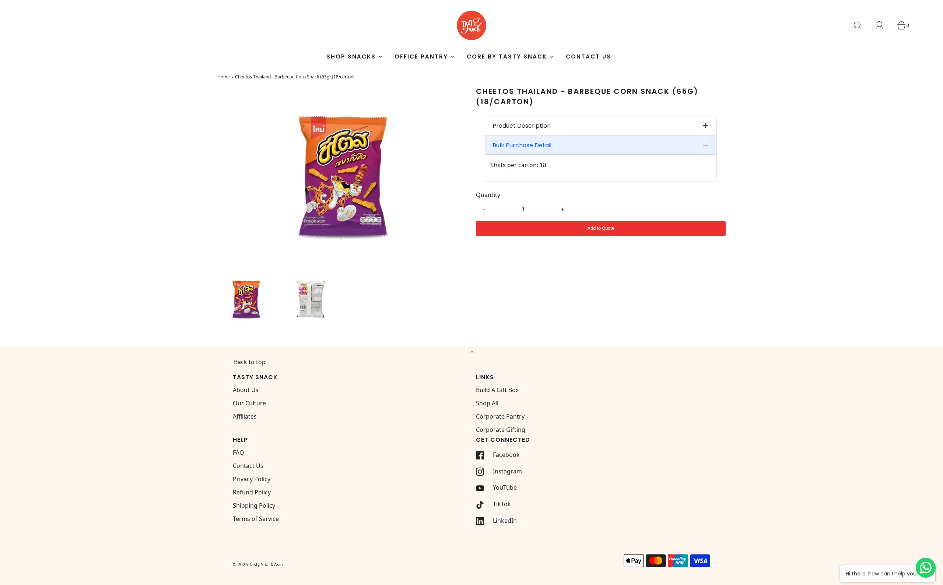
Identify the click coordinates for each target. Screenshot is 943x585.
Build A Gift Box (497, 390)
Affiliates (245, 416)
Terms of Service (256, 519)
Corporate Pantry (500, 416)
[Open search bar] (862, 25)
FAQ (238, 452)
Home (223, 77)
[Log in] (884, 25)
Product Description (521, 125)
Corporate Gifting (500, 430)
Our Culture (249, 403)
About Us (246, 390)
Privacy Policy (251, 479)
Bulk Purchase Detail (521, 145)
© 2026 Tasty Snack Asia (258, 564)
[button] (245, 298)
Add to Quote (601, 228)
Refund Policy (252, 492)
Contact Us (588, 56)
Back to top (250, 362)
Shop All (487, 403)
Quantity (488, 195)
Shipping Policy (254, 505)
